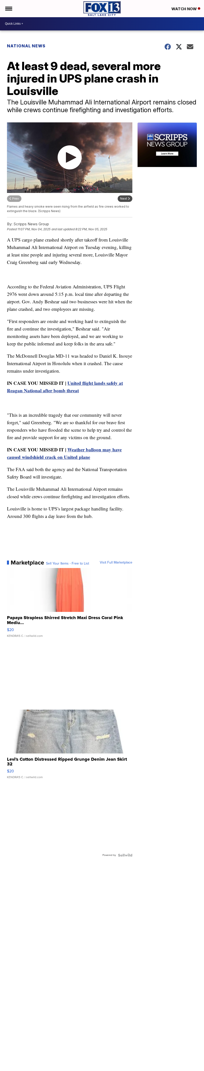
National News (26, 45)
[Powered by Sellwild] (125, 855)
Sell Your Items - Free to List (67, 563)
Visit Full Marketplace (116, 562)
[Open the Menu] (8, 8)
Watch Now (184, 8)
